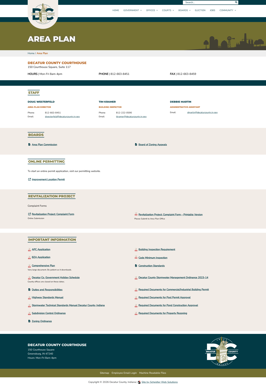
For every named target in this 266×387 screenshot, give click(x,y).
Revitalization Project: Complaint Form (53, 214)
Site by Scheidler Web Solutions (160, 382)
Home (115, 10)
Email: (31, 116)
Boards (183, 10)
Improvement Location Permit (48, 179)
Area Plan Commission (44, 144)
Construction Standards (152, 265)
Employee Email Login (124, 373)
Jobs (212, 10)
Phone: (31, 112)
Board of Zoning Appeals (153, 144)
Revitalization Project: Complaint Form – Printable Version (171, 214)
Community (226, 10)
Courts (166, 10)
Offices (150, 10)
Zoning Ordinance (42, 321)
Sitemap (104, 373)
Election (200, 10)
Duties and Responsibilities (47, 289)
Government (131, 10)
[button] (140, 10)
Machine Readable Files (152, 373)
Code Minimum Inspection (153, 257)
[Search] (236, 2)
